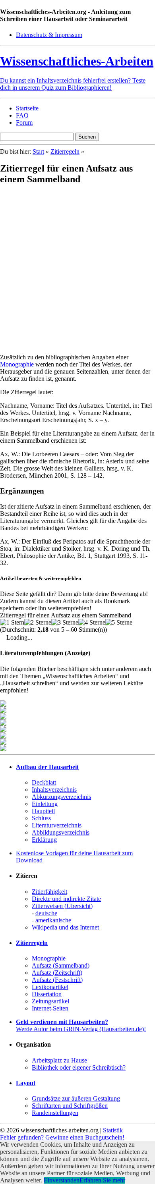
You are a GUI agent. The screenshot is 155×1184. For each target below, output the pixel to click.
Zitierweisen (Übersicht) (62, 905)
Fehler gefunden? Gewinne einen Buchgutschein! (62, 1137)
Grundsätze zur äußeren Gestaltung (76, 1098)
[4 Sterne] (91, 622)
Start (38, 151)
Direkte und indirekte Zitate (66, 898)
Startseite (27, 108)
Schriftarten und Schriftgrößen (70, 1105)
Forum (24, 122)
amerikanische (53, 920)
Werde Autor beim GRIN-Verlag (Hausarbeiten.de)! (81, 1025)
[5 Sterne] (118, 622)
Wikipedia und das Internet (65, 927)
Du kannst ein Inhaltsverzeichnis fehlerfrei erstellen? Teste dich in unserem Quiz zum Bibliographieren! (72, 84)
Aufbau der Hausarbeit (47, 767)
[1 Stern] (12, 622)
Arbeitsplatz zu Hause (59, 1060)
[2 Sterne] (37, 622)
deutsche (46, 913)
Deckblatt (44, 782)
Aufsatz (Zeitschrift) (57, 972)
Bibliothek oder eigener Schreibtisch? (79, 1067)
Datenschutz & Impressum (49, 34)
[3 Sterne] (64, 622)
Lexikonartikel (50, 986)
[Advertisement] (77, 270)
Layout (25, 1083)
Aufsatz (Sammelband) (60, 965)
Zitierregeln (64, 151)
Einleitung (45, 803)
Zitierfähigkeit (49, 891)
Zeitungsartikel (50, 1001)
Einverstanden (61, 1180)
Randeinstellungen (55, 1112)
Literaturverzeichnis (56, 825)
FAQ (22, 115)
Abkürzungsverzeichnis (61, 796)
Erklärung (44, 839)
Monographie (17, 364)
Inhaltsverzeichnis (54, 789)
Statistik (113, 1130)
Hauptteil (43, 811)
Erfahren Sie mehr (102, 1180)
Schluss (41, 818)
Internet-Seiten (50, 1008)
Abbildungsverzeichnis (60, 832)
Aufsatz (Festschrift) (57, 979)
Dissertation (47, 994)
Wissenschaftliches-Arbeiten (76, 61)
